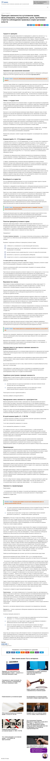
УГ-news (4, 2)
